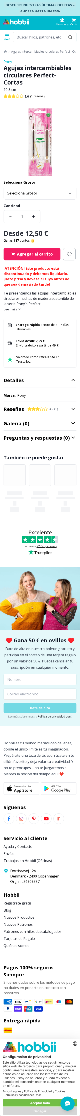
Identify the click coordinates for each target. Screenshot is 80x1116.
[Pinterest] (33, 818)
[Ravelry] (58, 818)
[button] (73, 22)
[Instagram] (21, 818)
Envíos (9, 853)
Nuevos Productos (19, 917)
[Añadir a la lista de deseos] (69, 254)
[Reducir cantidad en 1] (10, 216)
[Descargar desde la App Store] (21, 788)
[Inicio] (5, 51)
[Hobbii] (16, 22)
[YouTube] (46, 818)
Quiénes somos (16, 945)
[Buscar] (70, 37)
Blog (7, 910)
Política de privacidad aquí (54, 716)
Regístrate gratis (18, 903)
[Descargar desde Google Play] (58, 788)
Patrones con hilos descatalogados (33, 931)
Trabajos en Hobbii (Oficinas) (28, 860)
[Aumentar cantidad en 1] (33, 216)
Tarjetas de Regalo (19, 938)
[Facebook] (9, 818)
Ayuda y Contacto (18, 846)
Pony (8, 61)
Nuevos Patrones (18, 924)
